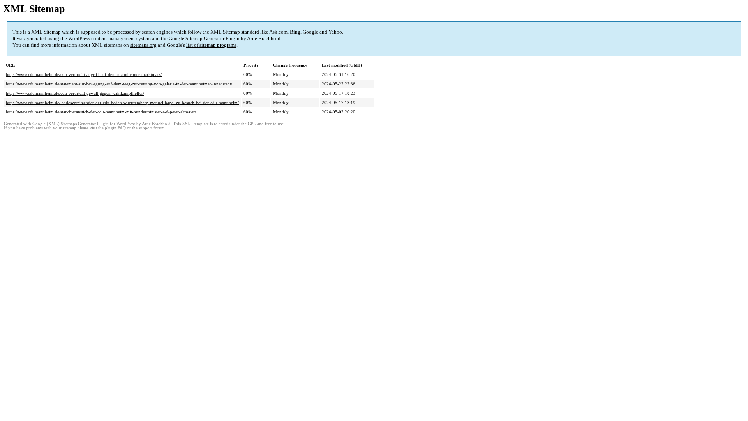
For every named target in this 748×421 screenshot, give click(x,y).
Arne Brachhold (263, 38)
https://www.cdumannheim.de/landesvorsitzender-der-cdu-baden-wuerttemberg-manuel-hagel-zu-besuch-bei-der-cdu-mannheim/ (122, 102)
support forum (152, 128)
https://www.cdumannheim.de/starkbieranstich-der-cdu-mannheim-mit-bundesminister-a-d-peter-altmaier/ (101, 112)
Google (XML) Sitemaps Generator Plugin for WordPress (83, 124)
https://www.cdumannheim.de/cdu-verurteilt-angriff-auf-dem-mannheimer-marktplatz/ (84, 74)
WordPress (79, 38)
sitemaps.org (143, 45)
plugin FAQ (115, 128)
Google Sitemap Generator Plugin (204, 38)
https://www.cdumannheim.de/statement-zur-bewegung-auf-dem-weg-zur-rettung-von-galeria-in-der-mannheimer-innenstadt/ (119, 83)
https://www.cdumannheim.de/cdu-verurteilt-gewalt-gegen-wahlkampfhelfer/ (75, 93)
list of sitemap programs (211, 45)
